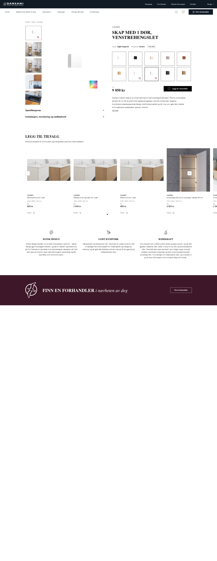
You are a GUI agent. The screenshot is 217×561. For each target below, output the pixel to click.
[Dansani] (13, 4)
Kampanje (148, 4)
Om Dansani (161, 4)
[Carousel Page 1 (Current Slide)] (107, 214)
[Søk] (176, 12)
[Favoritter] (183, 12)
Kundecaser (94, 12)
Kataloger (61, 12)
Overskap (40, 22)
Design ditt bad (77, 12)
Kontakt (193, 4)
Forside (27, 22)
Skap (33, 22)
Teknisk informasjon (178, 4)
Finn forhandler (181, 290)
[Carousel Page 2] (109, 214)
